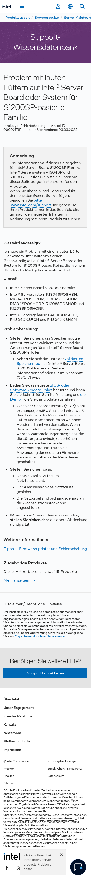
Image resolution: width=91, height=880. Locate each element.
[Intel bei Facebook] (7, 868)
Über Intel (11, 699)
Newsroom (12, 733)
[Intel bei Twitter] (19, 868)
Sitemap (9, 783)
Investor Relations (18, 716)
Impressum (12, 750)
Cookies (9, 776)
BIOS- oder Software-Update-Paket (39, 387)
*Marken (9, 768)
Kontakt (10, 724)
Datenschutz (55, 776)
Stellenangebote (17, 741)
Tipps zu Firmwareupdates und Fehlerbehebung (45, 548)
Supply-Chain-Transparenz (64, 768)
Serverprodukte (47, 17)
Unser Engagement (19, 708)
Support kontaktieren (45, 673)
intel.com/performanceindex (30, 815)
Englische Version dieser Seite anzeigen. (41, 636)
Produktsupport (18, 17)
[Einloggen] (58, 6)
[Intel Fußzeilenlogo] (12, 856)
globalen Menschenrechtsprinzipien (37, 832)
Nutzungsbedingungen (62, 761)
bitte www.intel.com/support (30, 202)
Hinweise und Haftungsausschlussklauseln (46, 818)
